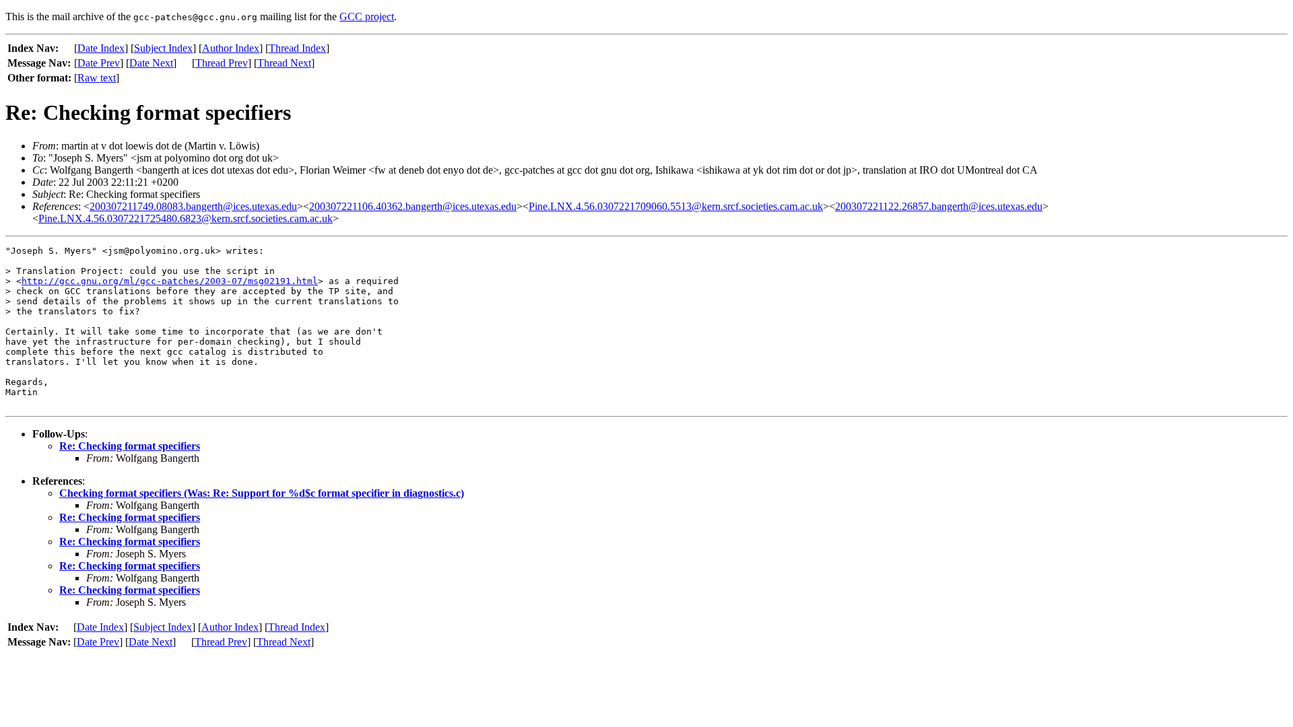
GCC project (366, 16)
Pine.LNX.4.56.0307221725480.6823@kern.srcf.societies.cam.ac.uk (185, 218)
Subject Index (163, 48)
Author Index (230, 48)
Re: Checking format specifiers (129, 446)
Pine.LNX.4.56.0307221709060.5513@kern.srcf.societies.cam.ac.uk (676, 206)
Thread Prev (221, 63)
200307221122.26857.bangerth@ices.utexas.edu (938, 206)
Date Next (151, 63)
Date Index (101, 48)
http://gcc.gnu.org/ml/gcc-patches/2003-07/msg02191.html (170, 281)
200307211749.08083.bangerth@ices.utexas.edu (193, 206)
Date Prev (98, 63)
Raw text (96, 77)
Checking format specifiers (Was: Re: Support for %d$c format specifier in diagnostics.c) (261, 493)
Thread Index (297, 48)
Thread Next (284, 63)
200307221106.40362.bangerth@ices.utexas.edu (413, 206)
